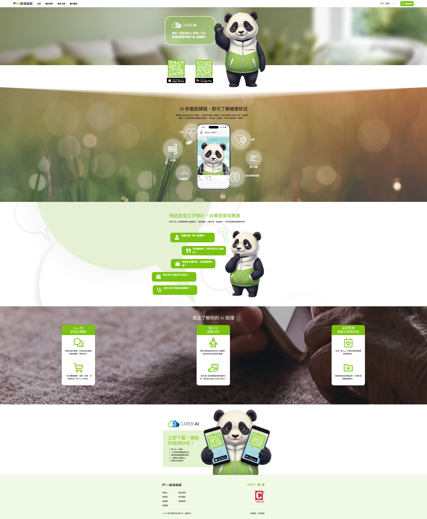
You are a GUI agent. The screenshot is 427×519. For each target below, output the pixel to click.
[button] (64, 3)
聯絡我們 (182, 501)
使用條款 (261, 513)
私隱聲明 (253, 513)
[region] (192, 237)
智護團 (165, 501)
